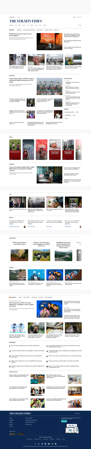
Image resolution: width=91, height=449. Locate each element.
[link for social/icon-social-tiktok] (39, 444)
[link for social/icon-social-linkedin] (55, 444)
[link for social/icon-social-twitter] (35, 444)
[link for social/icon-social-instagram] (42, 444)
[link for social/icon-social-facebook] (45, 444)
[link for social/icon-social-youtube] (49, 444)
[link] (25, 21)
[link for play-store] (21, 434)
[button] (12, 17)
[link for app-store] (12, 434)
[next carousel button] (79, 151)
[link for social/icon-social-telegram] (52, 444)
